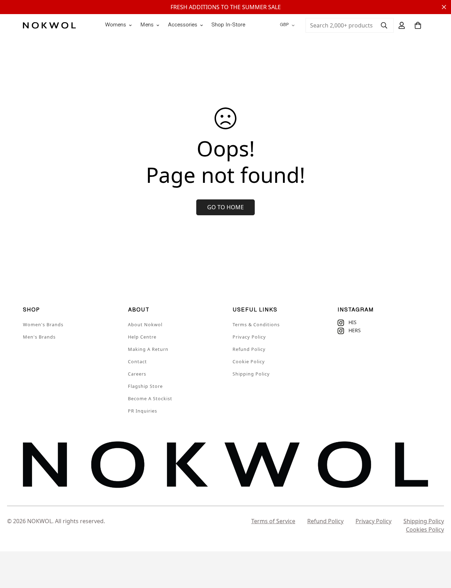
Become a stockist (150, 398)
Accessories (182, 25)
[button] (418, 25)
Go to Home (225, 207)
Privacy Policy (249, 337)
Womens (115, 25)
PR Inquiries (142, 411)
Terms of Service (273, 521)
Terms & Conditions (256, 324)
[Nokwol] (49, 25)
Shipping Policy (251, 374)
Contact (137, 361)
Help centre (142, 337)
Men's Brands (39, 337)
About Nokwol (145, 324)
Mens (147, 25)
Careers (137, 374)
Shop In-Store (228, 25)
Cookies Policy (425, 529)
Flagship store (145, 386)
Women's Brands (43, 324)
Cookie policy (249, 361)
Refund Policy (249, 349)
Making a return (148, 349)
